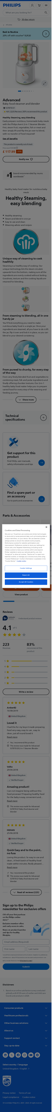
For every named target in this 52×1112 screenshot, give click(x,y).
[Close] (45, 527)
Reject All (25, 575)
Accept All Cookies (25, 582)
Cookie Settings (25, 568)
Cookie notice (20, 561)
